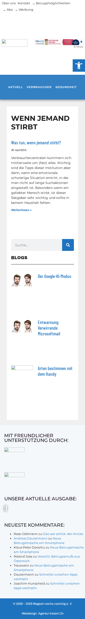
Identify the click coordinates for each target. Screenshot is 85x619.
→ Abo (8, 9)
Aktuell (15, 87)
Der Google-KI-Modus (54, 276)
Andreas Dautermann (30, 538)
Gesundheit (66, 87)
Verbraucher (39, 87)
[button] (79, 65)
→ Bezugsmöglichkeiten (51, 3)
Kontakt (24, 3)
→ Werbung (24, 9)
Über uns (9, 3)
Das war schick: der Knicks (63, 534)
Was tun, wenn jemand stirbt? (36, 142)
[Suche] (68, 245)
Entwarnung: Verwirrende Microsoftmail (49, 327)
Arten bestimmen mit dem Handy (55, 371)
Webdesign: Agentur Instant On (43, 613)
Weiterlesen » (21, 210)
